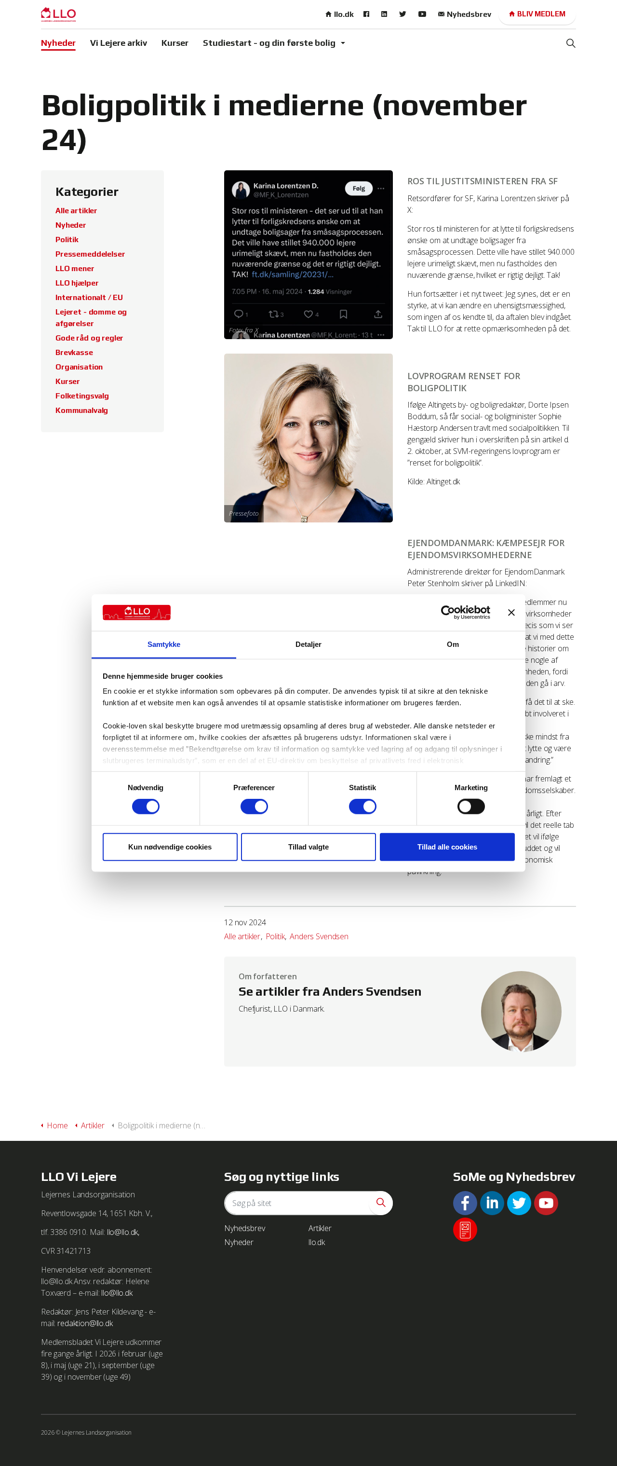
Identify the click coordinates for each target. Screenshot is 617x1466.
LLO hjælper (76, 283)
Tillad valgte (308, 846)
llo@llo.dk (117, 1293)
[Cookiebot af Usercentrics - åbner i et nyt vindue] (448, 612)
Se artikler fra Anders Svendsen (330, 992)
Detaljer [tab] (308, 644)
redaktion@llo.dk (85, 1323)
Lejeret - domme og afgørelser (91, 317)
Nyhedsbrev (469, 14)
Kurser (174, 43)
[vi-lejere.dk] (58, 14)
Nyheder (58, 43)
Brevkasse (74, 352)
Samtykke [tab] (164, 644)
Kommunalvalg (81, 410)
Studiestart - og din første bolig (269, 43)
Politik (275, 936)
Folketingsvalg (82, 395)
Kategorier (87, 191)
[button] (381, 1203)
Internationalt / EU (89, 297)
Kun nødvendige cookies (170, 846)
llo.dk (344, 14)
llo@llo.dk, (123, 1232)
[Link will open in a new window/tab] (367, 14)
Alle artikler (242, 936)
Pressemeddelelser (90, 254)
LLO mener (74, 268)
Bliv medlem (541, 14)
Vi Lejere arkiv (118, 43)
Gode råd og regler (89, 338)
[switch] (254, 806)
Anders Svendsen (319, 936)
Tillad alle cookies (447, 846)
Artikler (320, 1228)
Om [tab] (453, 644)
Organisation (79, 366)
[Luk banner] (511, 612)
